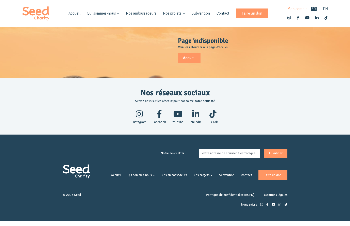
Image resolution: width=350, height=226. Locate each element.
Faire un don (252, 13)
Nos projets (172, 13)
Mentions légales (275, 195)
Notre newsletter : (173, 153)
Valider (277, 153)
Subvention (200, 13)
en (325, 8)
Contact (223, 13)
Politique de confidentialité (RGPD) (230, 195)
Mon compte (297, 9)
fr (314, 8)
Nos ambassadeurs (141, 13)
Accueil (74, 13)
